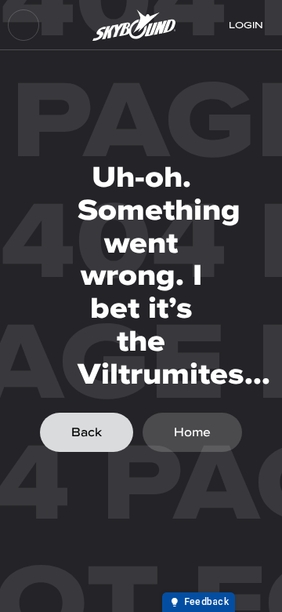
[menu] (23, 25)
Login (246, 25)
